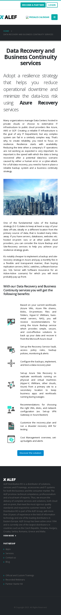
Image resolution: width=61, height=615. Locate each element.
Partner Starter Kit (14, 583)
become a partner (33, 4)
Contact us (11, 557)
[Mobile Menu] (54, 17)
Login (52, 4)
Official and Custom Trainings (20, 575)
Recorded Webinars (15, 579)
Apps (8, 549)
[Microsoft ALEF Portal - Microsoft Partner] (8, 17)
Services (10, 553)
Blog (8, 561)
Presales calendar (39, 17)
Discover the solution (30, 452)
